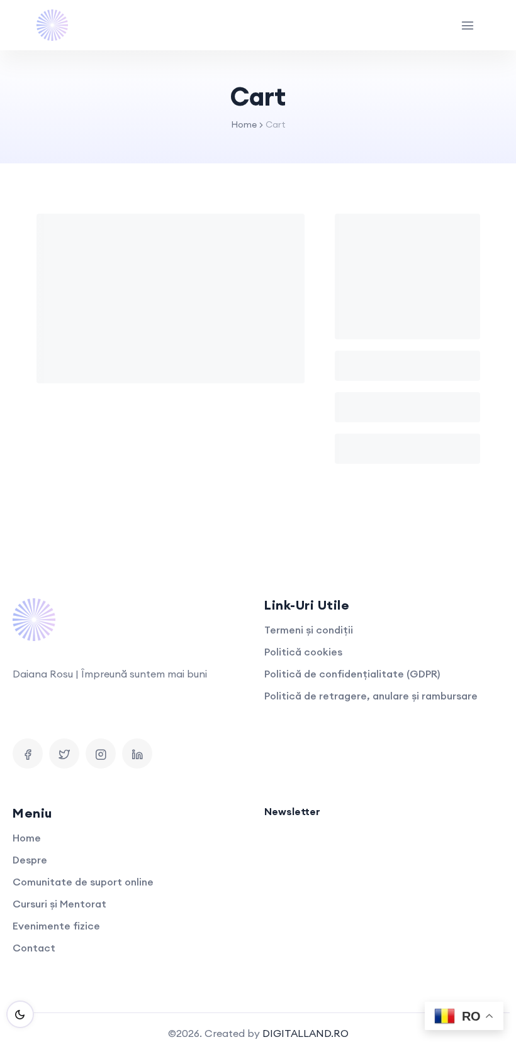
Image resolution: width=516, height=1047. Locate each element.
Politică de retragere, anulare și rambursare (371, 695)
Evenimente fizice (56, 925)
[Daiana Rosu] (52, 25)
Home (244, 124)
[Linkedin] (137, 753)
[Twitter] (64, 753)
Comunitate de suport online (83, 881)
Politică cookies (303, 651)
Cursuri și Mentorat (59, 903)
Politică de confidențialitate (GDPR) (352, 673)
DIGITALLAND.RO (305, 1033)
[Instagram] (101, 753)
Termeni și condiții (308, 629)
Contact (34, 947)
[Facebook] (28, 753)
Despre (30, 859)
